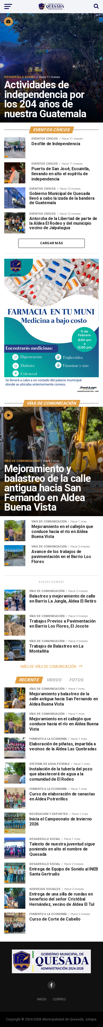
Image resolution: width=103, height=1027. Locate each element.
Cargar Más (51, 243)
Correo (59, 999)
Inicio (41, 999)
